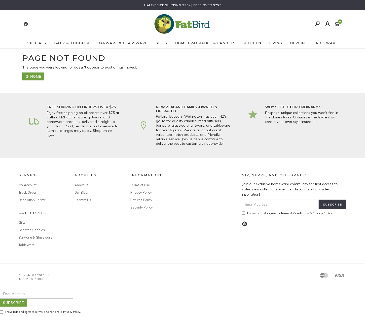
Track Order (27, 192)
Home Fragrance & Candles (205, 43)
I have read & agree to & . (290, 213)
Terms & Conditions (295, 213)
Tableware (325, 43)
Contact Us (82, 200)
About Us (81, 185)
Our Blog (81, 192)
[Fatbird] (182, 23)
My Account (27, 185)
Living (275, 43)
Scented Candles (32, 230)
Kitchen (252, 43)
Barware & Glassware (122, 43)
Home (35, 76)
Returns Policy (141, 200)
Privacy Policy (141, 192)
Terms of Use (140, 185)
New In (297, 43)
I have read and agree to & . (43, 312)
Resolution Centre (32, 200)
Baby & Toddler (71, 43)
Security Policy (141, 207)
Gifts (161, 43)
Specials (36, 43)
